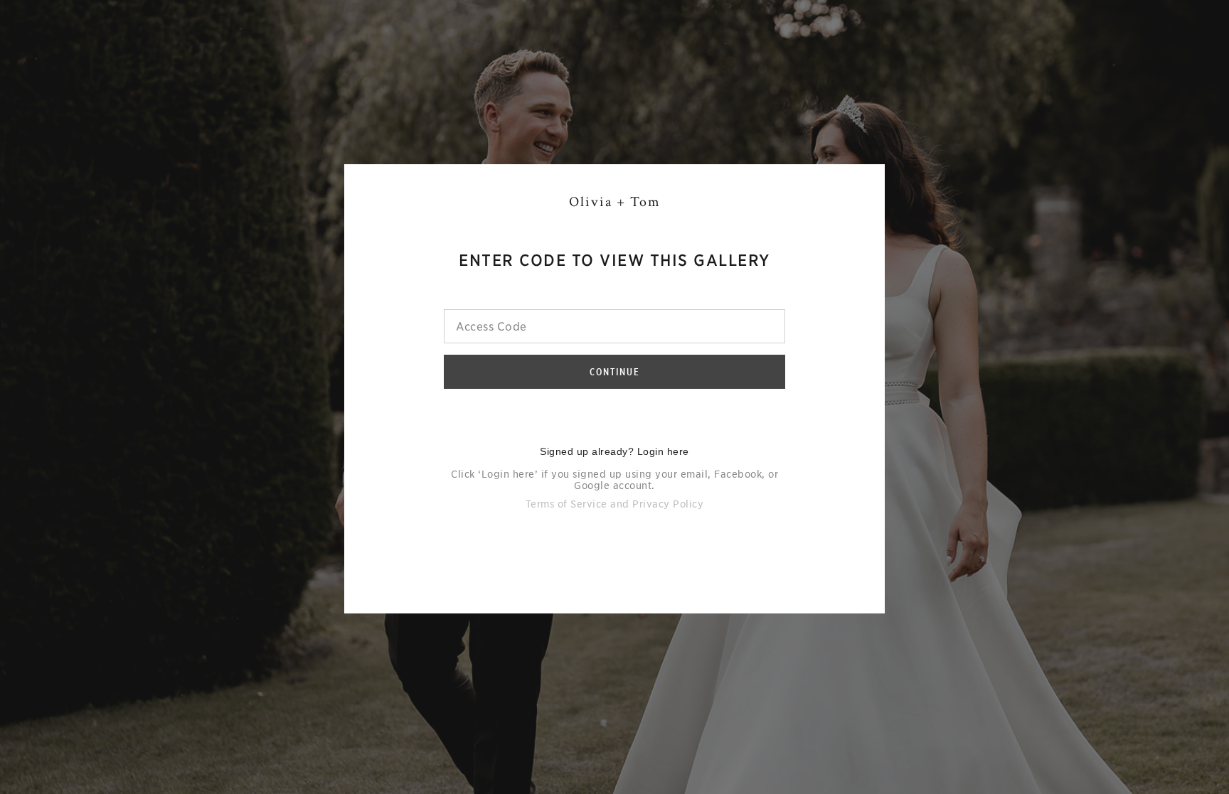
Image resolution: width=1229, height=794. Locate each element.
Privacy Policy (667, 504)
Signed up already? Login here (614, 451)
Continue (615, 371)
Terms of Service (566, 504)
